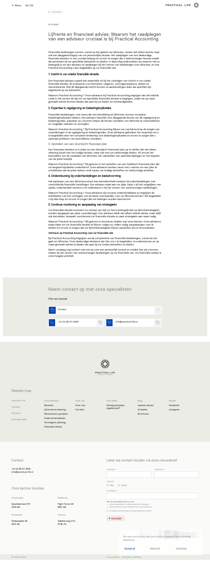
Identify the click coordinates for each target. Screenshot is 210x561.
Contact (62, 309)
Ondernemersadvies (54, 418)
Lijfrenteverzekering (55, 409)
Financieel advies (53, 426)
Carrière (79, 409)
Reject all (155, 548)
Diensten (48, 405)
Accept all (129, 548)
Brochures (143, 413)
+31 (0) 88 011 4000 (68, 321)
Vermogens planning (55, 422)
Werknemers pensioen (56, 413)
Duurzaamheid (18, 419)
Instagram (174, 409)
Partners (16, 413)
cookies (159, 536)
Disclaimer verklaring (131, 557)
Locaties (15, 406)
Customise (181, 548)
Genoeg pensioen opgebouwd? (115, 406)
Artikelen (142, 409)
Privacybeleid (112, 557)
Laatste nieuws (146, 405)
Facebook (174, 405)
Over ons (80, 405)
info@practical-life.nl (126, 321)
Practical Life (18, 400)
